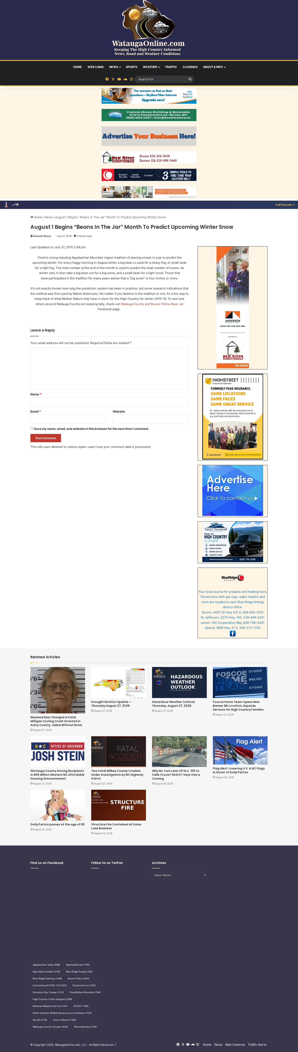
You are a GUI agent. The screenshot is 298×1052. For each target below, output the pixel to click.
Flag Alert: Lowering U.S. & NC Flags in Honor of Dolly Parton (239, 770)
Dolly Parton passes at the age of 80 (57, 824)
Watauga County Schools (50, 1026)
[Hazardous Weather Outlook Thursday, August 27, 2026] (179, 682)
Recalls (40, 1019)
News (113, 67)
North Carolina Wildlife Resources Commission (62, 1012)
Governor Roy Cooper (48, 992)
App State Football (46, 971)
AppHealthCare (78, 964)
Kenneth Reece (42, 236)
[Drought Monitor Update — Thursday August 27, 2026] (118, 682)
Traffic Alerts (257, 1045)
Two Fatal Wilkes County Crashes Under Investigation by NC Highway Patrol (117, 775)
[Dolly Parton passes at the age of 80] (57, 805)
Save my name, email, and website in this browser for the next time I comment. (91, 429)
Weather (150, 67)
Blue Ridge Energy (79, 971)
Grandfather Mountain (85, 992)
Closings (190, 67)
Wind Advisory (85, 1026)
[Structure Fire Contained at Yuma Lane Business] (118, 805)
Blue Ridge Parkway (47, 978)
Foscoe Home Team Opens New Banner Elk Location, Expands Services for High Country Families (238, 706)
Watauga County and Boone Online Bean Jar (152, 304)
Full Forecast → (285, 204)
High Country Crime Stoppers (52, 999)
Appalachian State (46, 964)
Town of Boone (64, 1019)
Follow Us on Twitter (107, 863)
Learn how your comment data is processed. (119, 447)
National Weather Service (50, 1006)
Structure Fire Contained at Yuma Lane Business (116, 826)
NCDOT (81, 1006)
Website (119, 411)
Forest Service (84, 985)
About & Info (213, 67)
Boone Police (78, 978)
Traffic (171, 67)
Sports (131, 67)
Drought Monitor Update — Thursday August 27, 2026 (111, 704)
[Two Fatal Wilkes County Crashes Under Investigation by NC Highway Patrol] (118, 751)
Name (35, 394)
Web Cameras (235, 1045)
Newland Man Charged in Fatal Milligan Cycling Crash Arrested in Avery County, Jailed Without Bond (56, 721)
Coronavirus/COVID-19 (50, 985)
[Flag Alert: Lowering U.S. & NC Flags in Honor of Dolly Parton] (240, 750)
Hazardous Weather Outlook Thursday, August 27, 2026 (173, 704)
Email (35, 411)
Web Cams (96, 67)
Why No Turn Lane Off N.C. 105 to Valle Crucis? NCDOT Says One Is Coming (176, 775)
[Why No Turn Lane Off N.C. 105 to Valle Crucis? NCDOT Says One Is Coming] (179, 751)
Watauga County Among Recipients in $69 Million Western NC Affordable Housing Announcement (57, 775)
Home (77, 67)
